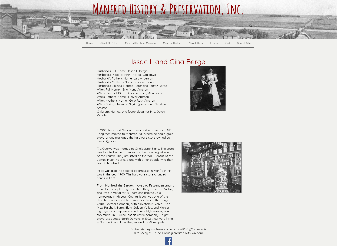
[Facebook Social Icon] (168, 241)
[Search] (251, 25)
